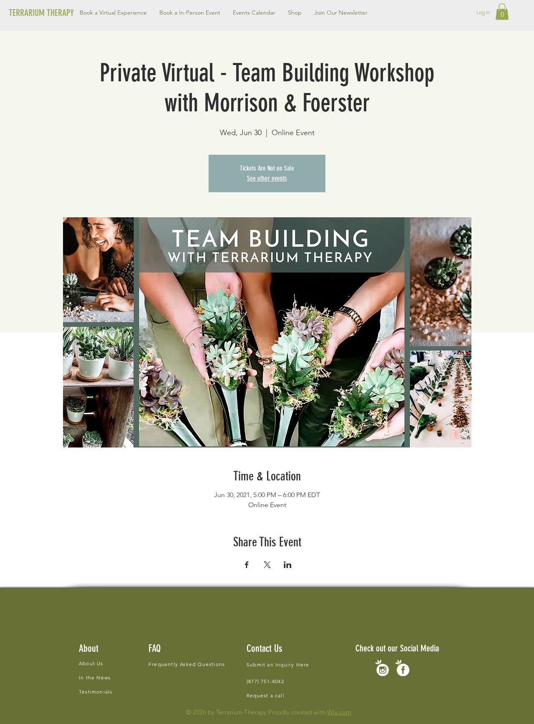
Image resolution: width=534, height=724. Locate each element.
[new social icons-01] (402, 668)
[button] (190, 12)
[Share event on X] (267, 564)
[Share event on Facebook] (247, 564)
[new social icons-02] (382, 668)
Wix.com (339, 712)
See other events (267, 178)
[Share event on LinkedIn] (288, 564)
